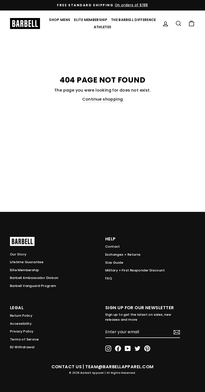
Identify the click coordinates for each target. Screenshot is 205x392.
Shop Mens (59, 19)
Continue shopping (102, 99)
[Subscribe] (177, 332)
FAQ (108, 278)
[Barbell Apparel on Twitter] (137, 348)
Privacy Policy (22, 331)
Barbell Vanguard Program (33, 286)
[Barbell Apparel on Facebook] (118, 348)
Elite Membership (90, 19)
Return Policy (21, 315)
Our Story (18, 254)
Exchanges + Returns (123, 254)
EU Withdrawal (22, 347)
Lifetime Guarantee (27, 262)
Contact (112, 246)
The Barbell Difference (133, 19)
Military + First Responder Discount (135, 270)
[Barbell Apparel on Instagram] (108, 348)
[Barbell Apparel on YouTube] (128, 348)
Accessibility (21, 323)
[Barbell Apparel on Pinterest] (147, 348)
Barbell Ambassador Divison (34, 278)
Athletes (103, 27)
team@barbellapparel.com (119, 367)
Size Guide (114, 262)
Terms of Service (24, 339)
